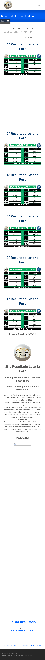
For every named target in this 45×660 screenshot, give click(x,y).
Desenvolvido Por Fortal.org (11, 655)
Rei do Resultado (22, 622)
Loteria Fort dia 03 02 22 (33, 645)
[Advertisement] (22, 100)
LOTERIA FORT (27, 32)
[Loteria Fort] (6, 4)
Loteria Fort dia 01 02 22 (12, 645)
